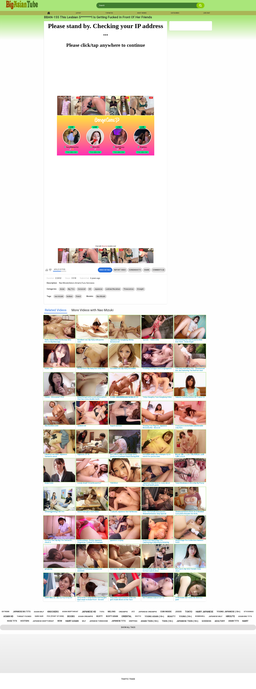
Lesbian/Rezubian (113, 289)
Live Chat (206, 13)
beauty (171, 616)
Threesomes (128, 289)
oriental (126, 616)
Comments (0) (158, 270)
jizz (133, 612)
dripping (133, 621)
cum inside (166, 611)
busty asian (112, 616)
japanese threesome (98, 621)
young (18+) (185, 616)
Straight (140, 289)
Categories (175, 13)
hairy (245, 621)
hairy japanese (204, 611)
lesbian (69, 296)
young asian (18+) (154, 616)
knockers (53, 611)
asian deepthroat (70, 612)
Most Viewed (141, 13)
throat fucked (24, 616)
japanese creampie (147, 612)
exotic (138, 616)
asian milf (39, 612)
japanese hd (89, 611)
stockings (248, 612)
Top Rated (109, 13)
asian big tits (245, 616)
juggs (178, 612)
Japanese (98, 289)
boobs (71, 616)
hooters (24, 621)
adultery (220, 621)
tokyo (188, 611)
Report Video (120, 270)
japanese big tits (21, 612)
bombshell (200, 616)
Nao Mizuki (101, 296)
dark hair (39, 616)
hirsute (230, 616)
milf (84, 621)
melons (111, 612)
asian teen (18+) (149, 621)
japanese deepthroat (43, 621)
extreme (5, 612)
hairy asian (72, 621)
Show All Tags (128, 627)
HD (90, 289)
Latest (78, 13)
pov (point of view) (55, 616)
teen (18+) (167, 621)
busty (99, 616)
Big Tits (71, 289)
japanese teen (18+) (187, 621)
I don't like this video (50, 270)
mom (59, 621)
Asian (62, 289)
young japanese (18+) (228, 611)
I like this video (46, 270)
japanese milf (215, 616)
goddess (206, 621)
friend (78, 296)
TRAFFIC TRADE (128, 679)
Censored (81, 289)
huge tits (12, 621)
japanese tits (118, 621)
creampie (123, 612)
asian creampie (85, 616)
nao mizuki (59, 296)
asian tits (233, 621)
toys (101, 612)
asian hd (8, 616)
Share (146, 270)
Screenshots (135, 270)
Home (48, 13)
